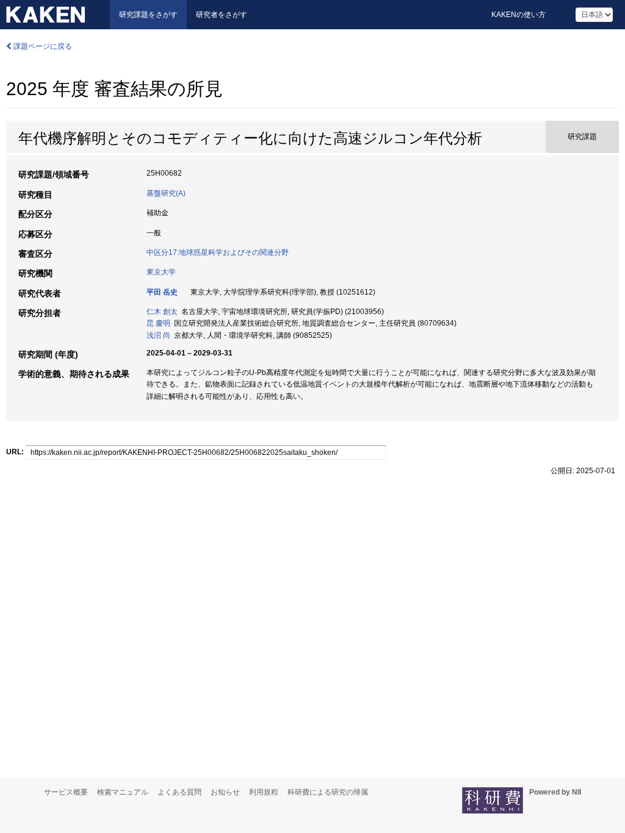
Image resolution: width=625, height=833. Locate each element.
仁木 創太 (162, 311)
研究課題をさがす (148, 14)
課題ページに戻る (42, 46)
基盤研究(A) (166, 193)
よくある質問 (179, 792)
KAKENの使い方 (518, 14)
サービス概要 (66, 792)
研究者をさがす (221, 14)
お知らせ (225, 792)
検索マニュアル (122, 792)
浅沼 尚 (158, 335)
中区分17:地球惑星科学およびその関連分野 (217, 252)
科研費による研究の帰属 (327, 792)
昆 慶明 (158, 323)
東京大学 (161, 272)
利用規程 (263, 792)
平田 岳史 (162, 292)
